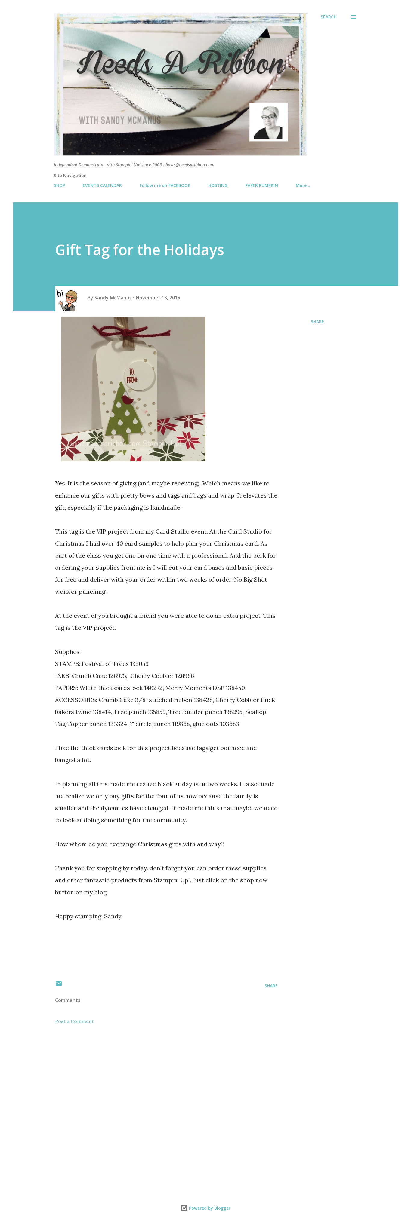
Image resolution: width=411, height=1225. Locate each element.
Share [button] (317, 321)
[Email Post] (58, 985)
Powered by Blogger (209, 1208)
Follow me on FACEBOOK (165, 185)
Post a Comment (74, 1021)
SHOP (59, 185)
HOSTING (217, 185)
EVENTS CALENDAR (102, 185)
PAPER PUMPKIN (261, 185)
